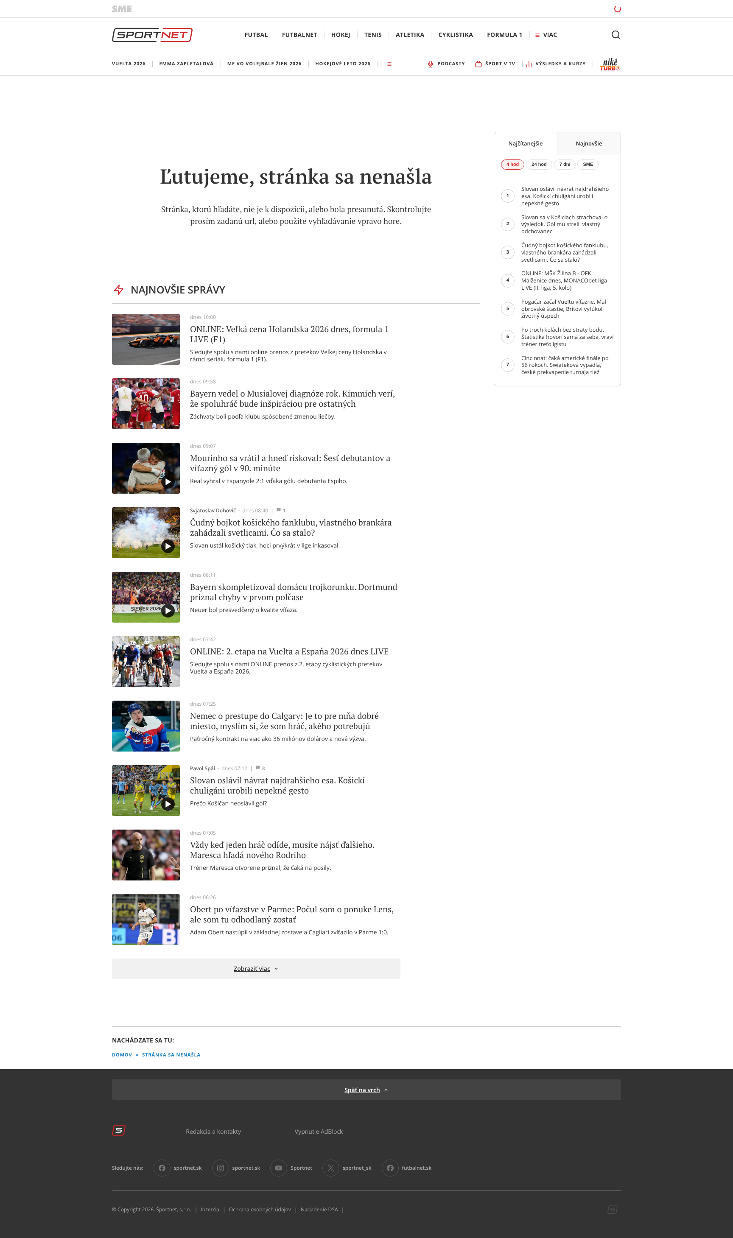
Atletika (410, 35)
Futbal (256, 35)
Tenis (373, 35)
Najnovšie (589, 143)
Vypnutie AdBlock (319, 1131)
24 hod (539, 164)
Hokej (340, 35)
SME (588, 164)
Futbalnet (299, 35)
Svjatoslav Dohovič (213, 510)
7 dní (565, 164)
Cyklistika (455, 35)
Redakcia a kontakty (213, 1131)
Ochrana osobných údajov (260, 1209)
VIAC (550, 35)
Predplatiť (556, 8)
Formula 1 (505, 35)
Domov (122, 1055)
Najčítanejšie (526, 143)
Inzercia (210, 1209)
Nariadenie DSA (319, 1209)
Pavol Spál (202, 768)
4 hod (512, 164)
